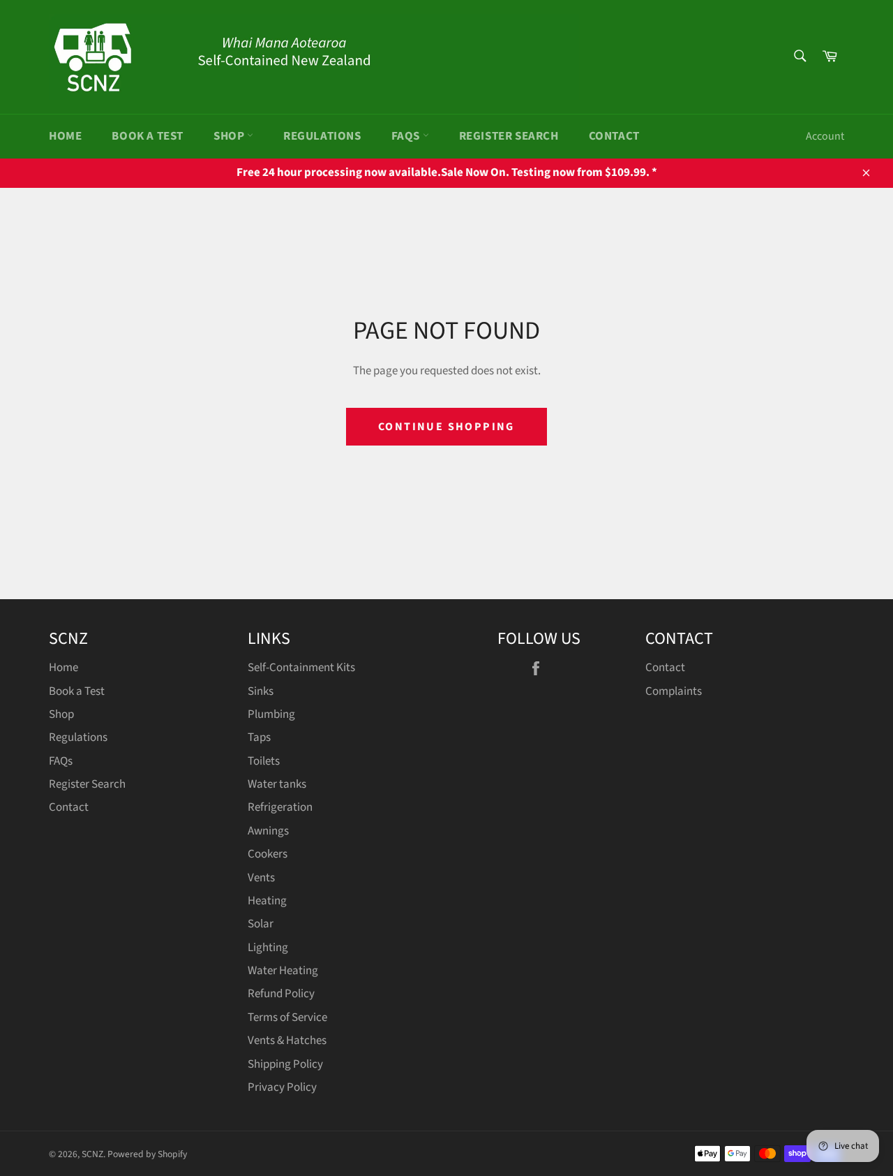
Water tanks (277, 784)
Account (825, 136)
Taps (259, 737)
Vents (261, 877)
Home (65, 136)
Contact (614, 136)
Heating (267, 900)
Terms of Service (287, 1017)
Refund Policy (281, 993)
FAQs (407, 136)
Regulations (322, 136)
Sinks (260, 691)
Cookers (267, 854)
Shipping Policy (285, 1064)
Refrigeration (280, 807)
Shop (230, 136)
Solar (260, 924)
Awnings (268, 831)
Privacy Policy (282, 1087)
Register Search (509, 136)
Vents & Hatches (287, 1040)
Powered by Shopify (147, 1154)
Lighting (268, 947)
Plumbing (271, 714)
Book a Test (147, 136)
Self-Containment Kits (301, 667)
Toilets (264, 761)
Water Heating (283, 970)
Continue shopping (446, 426)
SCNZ (92, 1154)
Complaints (673, 691)
